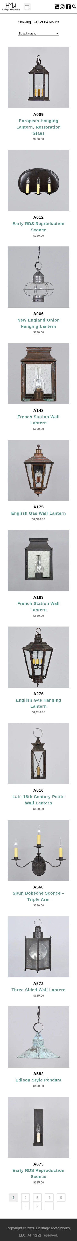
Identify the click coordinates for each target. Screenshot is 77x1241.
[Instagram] (62, 7)
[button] (27, 6)
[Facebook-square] (68, 7)
